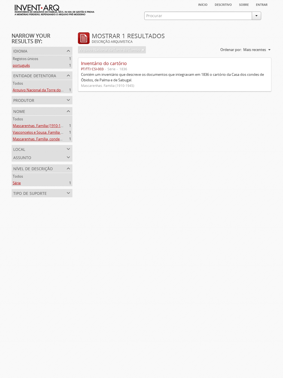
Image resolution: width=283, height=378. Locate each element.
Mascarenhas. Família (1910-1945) (40, 125)
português (21, 65)
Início (203, 4)
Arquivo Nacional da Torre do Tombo (43, 89)
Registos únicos (25, 58)
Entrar (262, 4)
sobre (244, 4)
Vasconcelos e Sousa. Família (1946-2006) (46, 132)
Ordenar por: (231, 49)
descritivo (223, 4)
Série (17, 182)
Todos (18, 83)
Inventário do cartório (104, 63)
